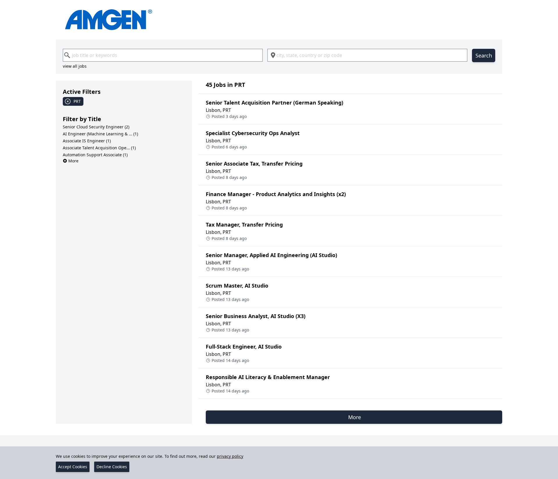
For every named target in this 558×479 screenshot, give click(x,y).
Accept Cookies (72, 466)
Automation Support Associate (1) (95, 154)
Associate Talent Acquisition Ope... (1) (99, 147)
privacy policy (230, 456)
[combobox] (163, 55)
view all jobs (75, 66)
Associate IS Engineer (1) (87, 140)
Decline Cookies (111, 466)
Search (483, 55)
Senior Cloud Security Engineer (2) (96, 127)
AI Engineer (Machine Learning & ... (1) (100, 134)
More (73, 161)
